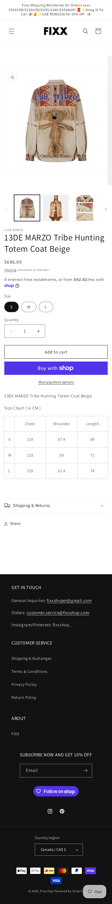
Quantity (11, 319)
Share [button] (15, 523)
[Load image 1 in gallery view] (27, 208)
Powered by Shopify (69, 891)
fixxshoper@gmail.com (69, 600)
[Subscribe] (85, 770)
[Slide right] (105, 209)
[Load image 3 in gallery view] (85, 208)
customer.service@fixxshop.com (58, 612)
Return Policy (23, 697)
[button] (11, 31)
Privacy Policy (23, 684)
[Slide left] (6, 209)
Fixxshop (46, 891)
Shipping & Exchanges (31, 658)
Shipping (10, 270)
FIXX (15, 733)
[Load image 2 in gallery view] (56, 208)
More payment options (56, 382)
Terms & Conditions (29, 671)
